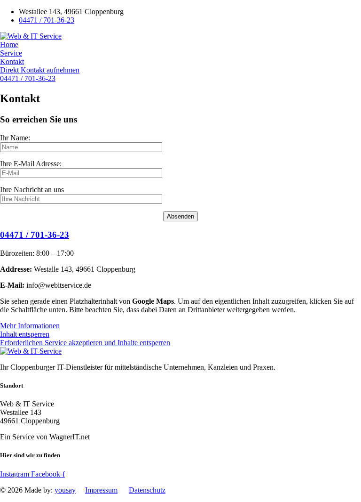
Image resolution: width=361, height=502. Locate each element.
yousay (65, 490)
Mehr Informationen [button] (30, 326)
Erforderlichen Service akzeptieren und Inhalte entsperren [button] (85, 343)
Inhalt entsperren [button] (24, 334)
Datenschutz (147, 490)
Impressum (101, 490)
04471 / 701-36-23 (34, 235)
